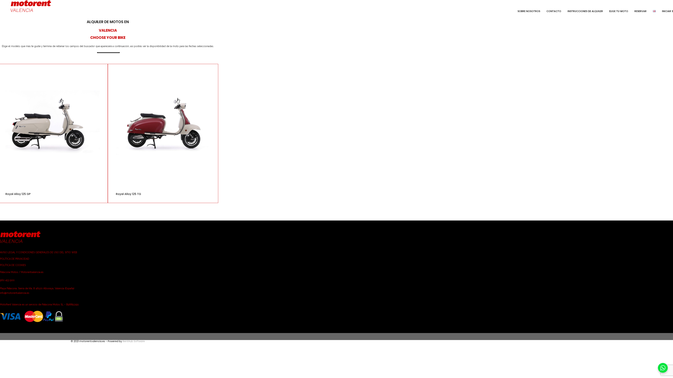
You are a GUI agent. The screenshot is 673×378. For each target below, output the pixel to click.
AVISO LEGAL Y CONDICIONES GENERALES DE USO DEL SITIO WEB (38, 252)
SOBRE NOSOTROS (529, 11)
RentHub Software (134, 341)
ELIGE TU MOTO (618, 11)
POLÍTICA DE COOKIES (13, 265)
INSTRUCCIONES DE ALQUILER (585, 11)
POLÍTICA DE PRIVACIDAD (14, 258)
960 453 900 (7, 280)
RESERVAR (640, 11)
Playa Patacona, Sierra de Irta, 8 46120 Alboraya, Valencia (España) (37, 288)
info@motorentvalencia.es (14, 293)
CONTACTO (553, 11)
